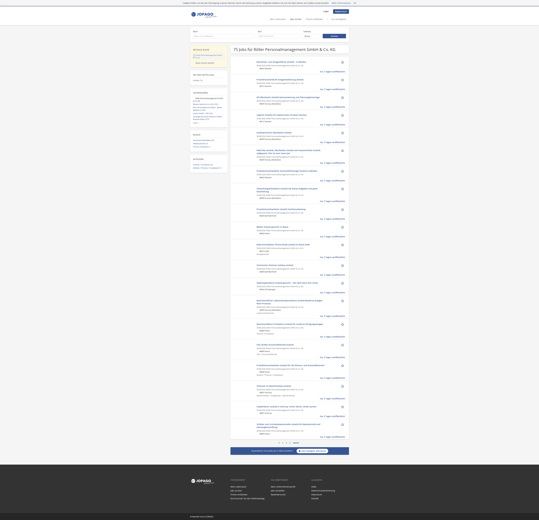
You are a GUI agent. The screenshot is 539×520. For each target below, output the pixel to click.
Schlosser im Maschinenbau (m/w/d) (274, 386)
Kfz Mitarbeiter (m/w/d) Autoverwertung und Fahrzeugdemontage (288, 97)
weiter (296, 442)
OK (354, 3)
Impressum (316, 494)
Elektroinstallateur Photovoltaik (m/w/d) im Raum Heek (283, 244)
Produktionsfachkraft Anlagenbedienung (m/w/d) (280, 79)
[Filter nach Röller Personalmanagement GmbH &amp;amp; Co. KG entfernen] (194, 98)
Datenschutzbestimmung (323, 490)
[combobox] (224, 36)
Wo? (260, 31)
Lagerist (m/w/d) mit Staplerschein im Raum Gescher (282, 115)
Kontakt (314, 498)
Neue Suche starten (205, 63)
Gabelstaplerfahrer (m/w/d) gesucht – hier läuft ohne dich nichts (287, 283)
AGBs (313, 486)
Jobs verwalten (278, 490)
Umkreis (307, 31)
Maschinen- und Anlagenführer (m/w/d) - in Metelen (281, 62)
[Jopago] (204, 15)
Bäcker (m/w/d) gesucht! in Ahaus (272, 227)
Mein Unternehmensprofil (283, 486)
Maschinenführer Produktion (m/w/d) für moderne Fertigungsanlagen (290, 324)
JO (207, 516)
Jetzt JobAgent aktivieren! (314, 451)
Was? (195, 31)
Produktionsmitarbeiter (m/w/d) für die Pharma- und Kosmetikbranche (291, 365)
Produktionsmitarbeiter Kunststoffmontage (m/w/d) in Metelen (287, 171)
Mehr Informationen (341, 3)
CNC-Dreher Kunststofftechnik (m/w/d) (275, 344)
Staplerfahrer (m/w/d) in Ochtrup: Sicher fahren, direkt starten (286, 406)
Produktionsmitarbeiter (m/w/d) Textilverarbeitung (281, 209)
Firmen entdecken (314, 19)
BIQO (210, 516)
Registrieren (341, 11)
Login (326, 11)
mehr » (196, 123)
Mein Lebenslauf (278, 19)
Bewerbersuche (278, 494)
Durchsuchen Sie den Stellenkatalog (247, 498)
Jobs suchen (296, 19)
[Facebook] (191, 491)
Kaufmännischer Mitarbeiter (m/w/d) (274, 132)
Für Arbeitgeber (339, 19)
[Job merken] (343, 62)
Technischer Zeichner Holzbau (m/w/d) (275, 265)
